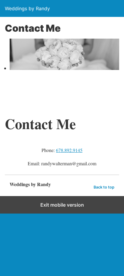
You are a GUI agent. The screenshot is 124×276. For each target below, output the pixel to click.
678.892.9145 (69, 150)
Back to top (104, 187)
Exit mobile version (62, 205)
